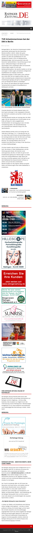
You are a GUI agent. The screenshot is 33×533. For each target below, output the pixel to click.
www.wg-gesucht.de (11, 456)
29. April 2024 (6, 45)
